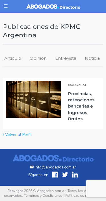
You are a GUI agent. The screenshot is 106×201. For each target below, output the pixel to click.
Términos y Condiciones (43, 195)
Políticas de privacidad (83, 195)
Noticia (92, 58)
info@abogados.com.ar (55, 167)
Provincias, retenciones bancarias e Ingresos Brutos (81, 106)
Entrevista (65, 58)
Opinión (38, 58)
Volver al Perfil (18, 134)
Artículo (12, 58)
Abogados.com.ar (51, 191)
